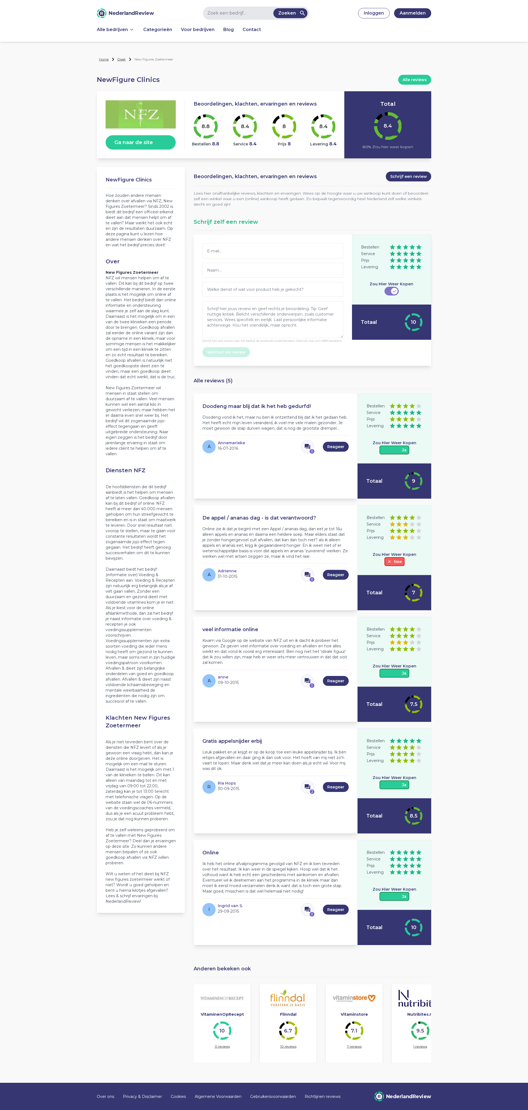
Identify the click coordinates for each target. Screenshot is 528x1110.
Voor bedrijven (198, 29)
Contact (252, 29)
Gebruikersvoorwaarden (273, 1096)
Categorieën (157, 29)
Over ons (105, 1096)
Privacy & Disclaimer (142, 1096)
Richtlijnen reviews (322, 1096)
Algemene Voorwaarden (218, 1096)
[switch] (391, 291)
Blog (228, 29)
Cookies (178, 1096)
